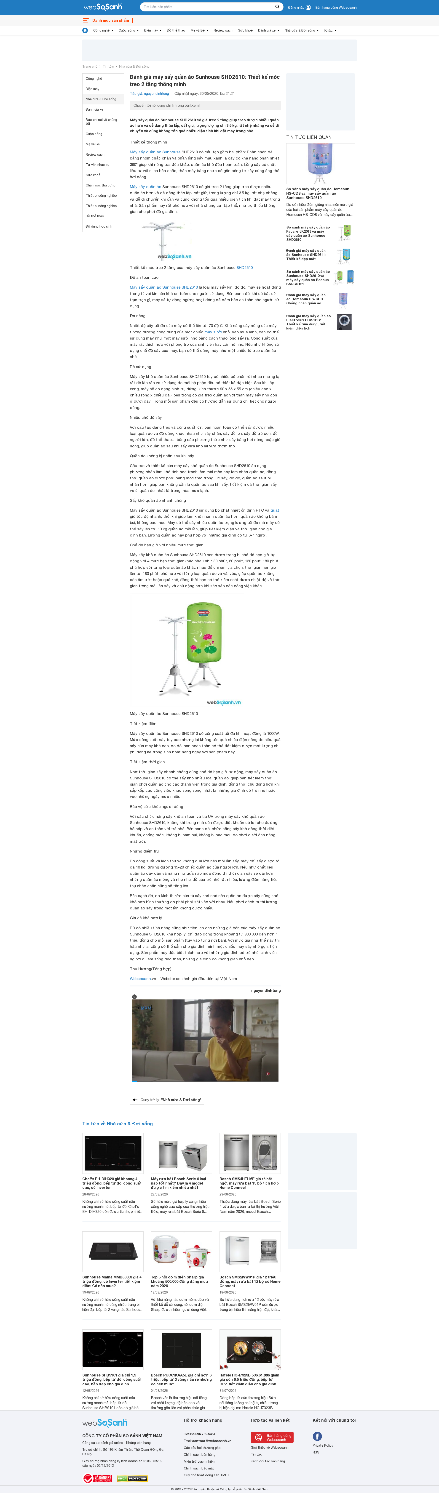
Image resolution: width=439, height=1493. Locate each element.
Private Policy (323, 1445)
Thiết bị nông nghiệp (101, 206)
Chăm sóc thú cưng (100, 185)
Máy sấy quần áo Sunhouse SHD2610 (164, 287)
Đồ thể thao (176, 30)
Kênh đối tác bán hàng (268, 1461)
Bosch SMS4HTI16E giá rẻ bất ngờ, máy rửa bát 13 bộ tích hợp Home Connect (249, 1183)
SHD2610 (244, 267)
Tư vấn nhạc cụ (97, 165)
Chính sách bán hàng (199, 1454)
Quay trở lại (171, 1099)
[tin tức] (85, 30)
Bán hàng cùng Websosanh (336, 7)
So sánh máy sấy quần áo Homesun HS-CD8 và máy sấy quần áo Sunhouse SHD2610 (317, 193)
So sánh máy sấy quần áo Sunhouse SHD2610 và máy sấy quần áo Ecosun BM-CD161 (308, 278)
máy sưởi (213, 332)
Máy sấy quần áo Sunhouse (155, 152)
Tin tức (108, 66)
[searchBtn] (277, 7)
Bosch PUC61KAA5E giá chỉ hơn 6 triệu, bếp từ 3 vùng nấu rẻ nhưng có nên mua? (181, 1379)
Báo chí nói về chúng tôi (101, 121)
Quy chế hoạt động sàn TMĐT (207, 1475)
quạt (274, 510)
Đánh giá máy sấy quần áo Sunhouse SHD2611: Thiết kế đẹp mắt (306, 255)
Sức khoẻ (245, 30)
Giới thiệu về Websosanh (270, 1447)
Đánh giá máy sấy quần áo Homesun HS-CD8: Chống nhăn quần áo (306, 299)
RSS (316, 1452)
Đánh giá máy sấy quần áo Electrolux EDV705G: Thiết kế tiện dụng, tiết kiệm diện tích (308, 322)
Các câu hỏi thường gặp (202, 1448)
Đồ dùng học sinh (99, 226)
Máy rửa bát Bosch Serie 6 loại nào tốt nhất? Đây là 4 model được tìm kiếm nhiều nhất (178, 1183)
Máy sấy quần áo (145, 186)
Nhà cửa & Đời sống (300, 30)
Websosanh (140, 978)
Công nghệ (101, 30)
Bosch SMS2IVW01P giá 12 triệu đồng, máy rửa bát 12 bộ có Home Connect (250, 1281)
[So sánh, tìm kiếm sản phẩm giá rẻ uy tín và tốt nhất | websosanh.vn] (102, 7)
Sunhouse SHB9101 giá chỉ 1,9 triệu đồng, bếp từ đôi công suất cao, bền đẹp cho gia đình (112, 1379)
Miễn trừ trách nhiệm (199, 1461)
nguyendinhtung (266, 990)
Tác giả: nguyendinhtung (149, 93)
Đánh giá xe (267, 30)
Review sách (223, 30)
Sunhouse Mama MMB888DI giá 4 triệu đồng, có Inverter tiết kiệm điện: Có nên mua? (112, 1281)
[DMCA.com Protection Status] (132, 1478)
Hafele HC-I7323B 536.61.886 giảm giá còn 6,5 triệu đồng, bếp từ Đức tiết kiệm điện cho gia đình (249, 1379)
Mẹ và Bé (198, 30)
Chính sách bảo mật (199, 1468)
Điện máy (151, 30)
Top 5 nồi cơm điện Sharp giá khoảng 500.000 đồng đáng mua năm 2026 (179, 1281)
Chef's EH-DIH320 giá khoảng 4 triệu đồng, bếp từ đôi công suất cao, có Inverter (112, 1183)
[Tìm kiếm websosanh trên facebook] (317, 1436)
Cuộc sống (127, 30)
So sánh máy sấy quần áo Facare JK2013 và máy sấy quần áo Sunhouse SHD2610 (308, 233)
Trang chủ (89, 66)
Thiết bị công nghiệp (101, 195)
